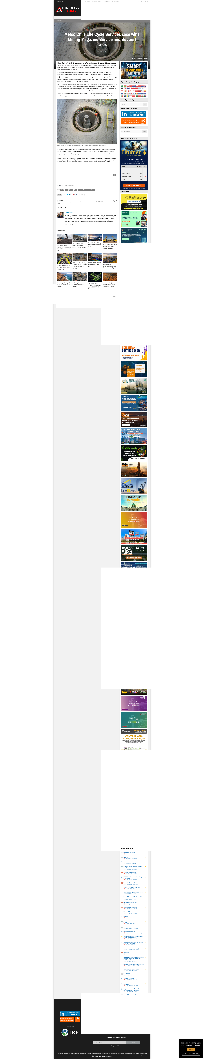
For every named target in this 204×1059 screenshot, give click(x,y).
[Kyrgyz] (136, 91)
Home (60, 17)
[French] (130, 88)
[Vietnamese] (139, 96)
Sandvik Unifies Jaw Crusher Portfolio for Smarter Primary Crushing (79, 245)
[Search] (145, 104)
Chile (66, 189)
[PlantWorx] (134, 837)
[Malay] (142, 91)
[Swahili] (125, 96)
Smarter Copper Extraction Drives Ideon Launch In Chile (94, 264)
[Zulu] (145, 96)
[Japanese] (130, 91)
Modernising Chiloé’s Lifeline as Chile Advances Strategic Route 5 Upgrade (109, 266)
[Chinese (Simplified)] (130, 85)
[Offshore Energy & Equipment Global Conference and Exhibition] (134, 637)
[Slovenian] (145, 93)
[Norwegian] (122, 93)
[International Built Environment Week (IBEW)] (134, 236)
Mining (80, 189)
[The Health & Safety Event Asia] (134, 603)
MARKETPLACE (144, 21)
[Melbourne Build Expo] (134, 687)
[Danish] (139, 85)
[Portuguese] (130, 93)
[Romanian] (136, 93)
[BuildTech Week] (134, 804)
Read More (195, 1053)
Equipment (99, 17)
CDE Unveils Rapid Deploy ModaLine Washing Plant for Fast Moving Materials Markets (80, 265)
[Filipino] (125, 88)
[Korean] (133, 91)
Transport (120, 17)
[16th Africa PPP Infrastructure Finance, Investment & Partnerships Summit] (134, 620)
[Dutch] (142, 85)
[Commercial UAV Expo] (134, 202)
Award (62, 189)
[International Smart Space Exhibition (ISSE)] (134, 369)
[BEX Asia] (134, 219)
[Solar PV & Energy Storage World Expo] (134, 303)
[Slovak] (142, 93)
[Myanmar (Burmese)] (145, 91)
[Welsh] (142, 96)
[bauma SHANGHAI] (134, 653)
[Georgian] (133, 88)
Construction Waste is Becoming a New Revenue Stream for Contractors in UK (64, 247)
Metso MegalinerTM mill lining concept (98, 166)
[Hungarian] (145, 88)
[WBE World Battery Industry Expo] (134, 286)
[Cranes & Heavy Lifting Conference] (134, 486)
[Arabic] (122, 85)
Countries (89, 17)
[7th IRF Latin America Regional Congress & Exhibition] (134, 252)
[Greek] (139, 88)
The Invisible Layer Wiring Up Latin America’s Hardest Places (94, 244)
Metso (75, 189)
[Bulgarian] (127, 85)
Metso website (93, 170)
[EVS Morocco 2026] (134, 520)
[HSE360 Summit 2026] (134, 503)
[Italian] (127, 91)
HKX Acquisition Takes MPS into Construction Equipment (92, 20)
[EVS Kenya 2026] (134, 704)
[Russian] (139, 93)
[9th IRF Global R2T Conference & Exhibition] (134, 570)
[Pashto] (125, 93)
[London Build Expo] (134, 670)
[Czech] (136, 85)
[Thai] (130, 96)
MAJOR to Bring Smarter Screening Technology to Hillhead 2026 (63, 267)
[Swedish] (127, 96)
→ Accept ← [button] (191, 1049)
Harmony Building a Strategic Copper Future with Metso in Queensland (109, 284)
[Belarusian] (125, 85)
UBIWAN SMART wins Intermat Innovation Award (106, 201)
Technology (109, 17)
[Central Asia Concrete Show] (134, 737)
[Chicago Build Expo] (134, 537)
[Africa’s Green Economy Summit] (134, 754)
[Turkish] (133, 96)
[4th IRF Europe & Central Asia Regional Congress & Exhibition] (134, 403)
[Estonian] (122, 88)
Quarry (92, 189)
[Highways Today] (68, 9)
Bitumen (142, 17)
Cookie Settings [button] (187, 1053)
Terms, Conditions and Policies (104, 1056)
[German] (136, 88)
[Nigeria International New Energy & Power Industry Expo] (134, 319)
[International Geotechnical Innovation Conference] (134, 470)
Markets (80, 17)
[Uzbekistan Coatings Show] (134, 353)
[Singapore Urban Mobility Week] (134, 587)
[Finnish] (127, 88)
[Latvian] (139, 91)
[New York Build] (134, 771)
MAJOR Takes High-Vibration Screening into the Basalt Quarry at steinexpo (123, 20)
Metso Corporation (144, 58)
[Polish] (127, 93)
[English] (145, 85)
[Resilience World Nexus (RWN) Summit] (134, 420)
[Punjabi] (133, 93)
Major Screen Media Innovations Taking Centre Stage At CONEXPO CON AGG (94, 286)
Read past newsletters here (116, 1046)
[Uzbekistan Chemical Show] (134, 269)
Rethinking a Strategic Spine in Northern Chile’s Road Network (64, 284)
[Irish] (125, 91)
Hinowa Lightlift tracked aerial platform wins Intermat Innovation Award (71, 202)
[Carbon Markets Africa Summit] (134, 453)
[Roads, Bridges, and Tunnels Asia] (134, 553)
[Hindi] (142, 88)
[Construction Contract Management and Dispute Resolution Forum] (134, 386)
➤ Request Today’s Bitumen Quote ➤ (133, 185)
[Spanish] (122, 96)
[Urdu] (136, 96)
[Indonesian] (122, 91)
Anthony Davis (69, 212)
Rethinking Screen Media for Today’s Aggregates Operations (79, 284)
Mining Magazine (86, 189)
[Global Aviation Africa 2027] (134, 787)
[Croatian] (133, 85)
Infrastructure (70, 17)
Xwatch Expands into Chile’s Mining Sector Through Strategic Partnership (110, 246)
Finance (134, 17)
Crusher (70, 189)
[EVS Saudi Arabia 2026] (134, 720)
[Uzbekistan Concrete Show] (134, 336)
